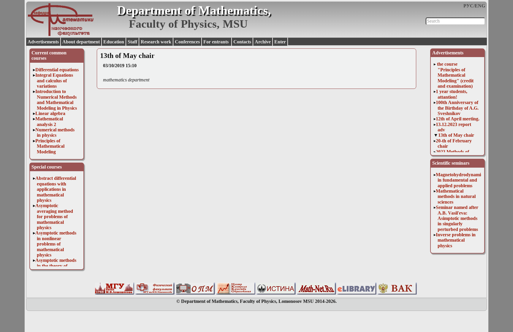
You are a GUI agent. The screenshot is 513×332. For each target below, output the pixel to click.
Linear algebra (50, 113)
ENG (480, 5)
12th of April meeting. (457, 118)
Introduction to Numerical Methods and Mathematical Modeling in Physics (56, 99)
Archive (263, 41)
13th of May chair (456, 135)
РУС (468, 5)
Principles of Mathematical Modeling (50, 146)
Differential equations (57, 69)
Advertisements (43, 41)
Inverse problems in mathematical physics (456, 240)
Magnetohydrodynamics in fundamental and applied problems (460, 180)
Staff (132, 41)
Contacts (242, 41)
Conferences (187, 41)
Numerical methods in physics (55, 132)
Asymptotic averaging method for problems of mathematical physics (54, 216)
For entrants (216, 41)
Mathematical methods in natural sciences (456, 196)
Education (113, 41)
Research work (156, 41)
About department (81, 41)
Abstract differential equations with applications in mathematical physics (55, 189)
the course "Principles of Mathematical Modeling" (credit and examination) (455, 75)
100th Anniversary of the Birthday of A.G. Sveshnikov (457, 108)
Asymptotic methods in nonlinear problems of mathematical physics (55, 243)
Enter (280, 41)
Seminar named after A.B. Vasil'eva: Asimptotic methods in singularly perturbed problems (457, 218)
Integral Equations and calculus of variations (54, 81)
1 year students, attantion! (451, 94)
